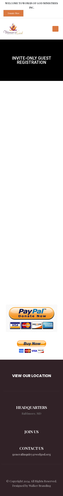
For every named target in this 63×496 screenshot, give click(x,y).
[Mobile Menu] (55, 29)
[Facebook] (31, 473)
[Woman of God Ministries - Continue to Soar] (13, 29)
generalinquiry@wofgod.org (31, 454)
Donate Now (13, 13)
